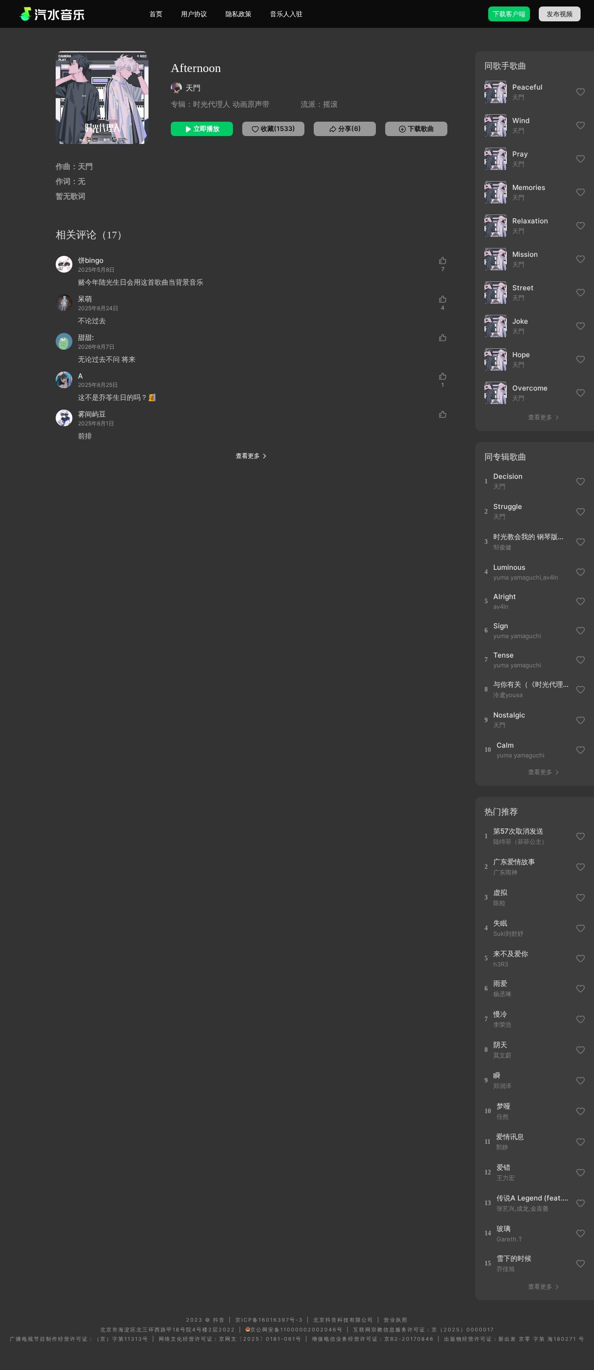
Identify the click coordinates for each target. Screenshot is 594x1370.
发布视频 (560, 14)
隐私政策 (239, 14)
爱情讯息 (510, 1136)
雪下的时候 (514, 1258)
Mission (525, 254)
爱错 (503, 1167)
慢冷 (500, 1014)
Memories (528, 187)
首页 (155, 14)
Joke (520, 321)
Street (523, 287)
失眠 (500, 923)
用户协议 (194, 14)
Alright (504, 596)
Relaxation (530, 220)
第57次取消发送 (518, 831)
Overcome (530, 388)
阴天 (500, 1044)
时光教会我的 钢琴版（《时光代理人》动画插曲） (531, 536)
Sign (500, 625)
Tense (503, 655)
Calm (505, 745)
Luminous (509, 567)
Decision (508, 476)
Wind (520, 120)
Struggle (507, 506)
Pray (520, 154)
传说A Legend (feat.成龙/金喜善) (535, 1198)
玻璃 (503, 1228)
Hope (521, 354)
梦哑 (503, 1106)
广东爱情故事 (514, 861)
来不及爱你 (510, 953)
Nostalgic (509, 715)
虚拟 (500, 892)
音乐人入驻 (286, 14)
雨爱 (500, 983)
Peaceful (527, 87)
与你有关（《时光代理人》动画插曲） (531, 684)
